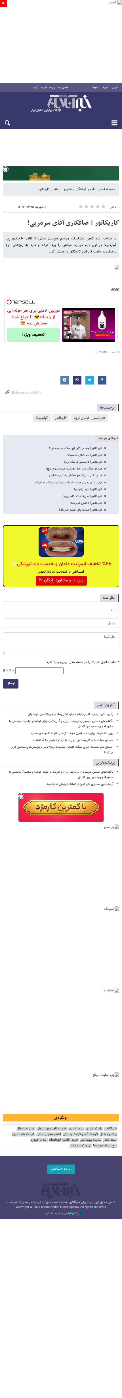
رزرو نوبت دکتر (80, 1145)
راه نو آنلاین (93, 1128)
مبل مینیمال (25, 1128)
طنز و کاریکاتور (48, 189)
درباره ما (52, 87)
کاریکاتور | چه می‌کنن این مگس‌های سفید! (75, 448)
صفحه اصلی (106, 189)
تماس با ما (63, 87)
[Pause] (67, 337)
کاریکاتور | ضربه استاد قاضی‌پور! (82, 496)
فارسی (115, 87)
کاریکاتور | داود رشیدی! (88, 489)
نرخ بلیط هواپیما (105, 1145)
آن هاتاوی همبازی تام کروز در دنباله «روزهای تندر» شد (80, 784)
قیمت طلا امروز (23, 1134)
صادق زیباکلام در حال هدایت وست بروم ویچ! (74, 468)
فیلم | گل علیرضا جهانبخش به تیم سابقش (75, 475)
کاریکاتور (61, 418)
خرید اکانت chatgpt (63, 1140)
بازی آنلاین (76, 1128)
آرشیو (35, 87)
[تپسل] (6, 169)
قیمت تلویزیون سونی (51, 1128)
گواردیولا (42, 418)
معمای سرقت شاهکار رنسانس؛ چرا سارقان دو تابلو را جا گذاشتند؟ (73, 740)
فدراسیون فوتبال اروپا (89, 418)
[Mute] (75, 337)
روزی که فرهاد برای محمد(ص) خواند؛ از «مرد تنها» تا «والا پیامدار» (72, 733)
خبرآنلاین (61, 103)
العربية (105, 87)
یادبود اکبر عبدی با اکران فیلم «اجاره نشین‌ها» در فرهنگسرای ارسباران (70, 714)
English (95, 87)
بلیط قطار (110, 1140)
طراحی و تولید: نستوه (58, 1213)
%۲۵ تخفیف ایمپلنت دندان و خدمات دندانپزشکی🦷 (61, 564)
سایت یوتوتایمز (90, 1140)
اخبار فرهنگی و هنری (79, 189)
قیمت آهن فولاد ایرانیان (80, 1134)
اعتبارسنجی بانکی (48, 1134)
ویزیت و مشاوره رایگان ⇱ (61, 580)
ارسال (11, 683)
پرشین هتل (108, 1134)
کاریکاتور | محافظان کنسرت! (84, 455)
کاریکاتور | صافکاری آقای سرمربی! (73, 223)
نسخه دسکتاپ (61, 1169)
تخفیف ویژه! (33, 334)
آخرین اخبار (106, 705)
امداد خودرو (38, 1140)
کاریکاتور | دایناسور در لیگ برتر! (83, 462)
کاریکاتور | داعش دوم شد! (86, 503)
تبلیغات (43, 87)
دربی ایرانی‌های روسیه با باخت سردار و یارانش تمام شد (68, 482)
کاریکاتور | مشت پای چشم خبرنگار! (80, 509)
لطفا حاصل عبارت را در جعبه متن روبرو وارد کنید (82, 662)
